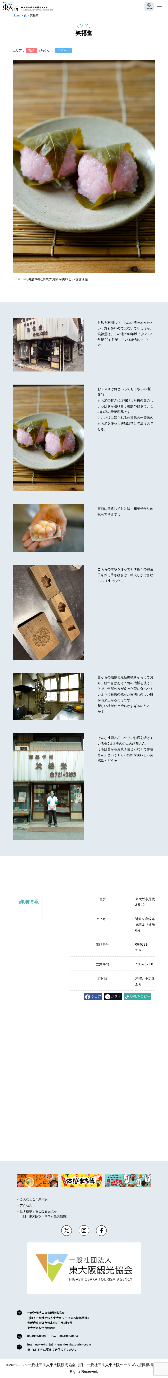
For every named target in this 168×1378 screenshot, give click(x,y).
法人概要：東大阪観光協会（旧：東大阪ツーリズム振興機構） (44, 1214)
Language (149, 8)
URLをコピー (140, 996)
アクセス (26, 1205)
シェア (96, 996)
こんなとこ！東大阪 (34, 1199)
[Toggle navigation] (159, 6)
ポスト (116, 996)
